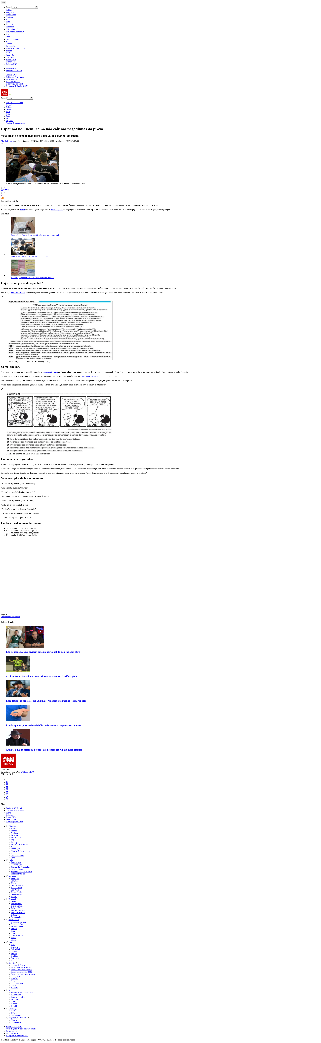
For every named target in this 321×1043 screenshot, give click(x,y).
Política (9, 10)
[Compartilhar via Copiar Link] (10, 191)
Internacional (11, 15)
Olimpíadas (15, 976)
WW (8, 112)
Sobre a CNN (11, 75)
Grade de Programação (15, 810)
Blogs (8, 813)
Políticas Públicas (18, 874)
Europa (14, 929)
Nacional (9, 17)
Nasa (13, 1011)
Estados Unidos (17, 926)
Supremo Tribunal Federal (21, 871)
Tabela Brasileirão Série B (21, 970)
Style (8, 37)
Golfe (13, 985)
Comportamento (12, 39)
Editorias (12, 826)
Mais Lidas (8, 622)
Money (9, 109)
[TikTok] (7, 797)
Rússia (13, 938)
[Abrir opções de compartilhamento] (6, 193)
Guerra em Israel (17, 924)
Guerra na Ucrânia (18, 922)
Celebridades (16, 949)
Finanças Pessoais (18, 913)
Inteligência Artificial (14, 32)
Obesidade (15, 1006)
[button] (160, 163)
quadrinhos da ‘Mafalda (91, 376)
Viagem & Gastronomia (15, 48)
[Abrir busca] (36, 7)
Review (9, 50)
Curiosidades (16, 1015)
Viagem (14, 1020)
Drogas (14, 1004)
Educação (10, 55)
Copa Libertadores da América (23, 974)
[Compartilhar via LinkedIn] (6, 191)
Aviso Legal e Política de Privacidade (21, 1029)
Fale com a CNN (13, 82)
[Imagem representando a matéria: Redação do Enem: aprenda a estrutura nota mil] (23, 254)
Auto (8, 53)
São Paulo (15, 890)
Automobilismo (17, 983)
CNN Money (11, 29)
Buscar (9, 7)
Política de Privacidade (15, 77)
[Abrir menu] (3, 2)
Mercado (14, 901)
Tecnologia (10, 46)
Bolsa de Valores (17, 908)
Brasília (14, 897)
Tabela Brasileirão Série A (21, 967)
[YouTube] (7, 787)
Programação (11, 68)
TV (12, 960)
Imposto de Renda (18, 910)
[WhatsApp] (7, 800)
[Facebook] (7, 785)
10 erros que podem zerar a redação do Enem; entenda (32, 278)
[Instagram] (7, 790)
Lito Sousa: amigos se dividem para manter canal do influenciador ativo (43, 652)
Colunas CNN (11, 64)
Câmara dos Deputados (20, 867)
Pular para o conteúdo (14, 103)
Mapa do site (11, 819)
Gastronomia (16, 1022)
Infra (8, 22)
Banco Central (16, 906)
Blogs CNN (11, 62)
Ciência (9, 44)
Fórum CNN (11, 59)
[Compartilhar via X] (4, 191)
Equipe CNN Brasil (14, 70)
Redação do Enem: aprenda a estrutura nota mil (29, 256)
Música (14, 954)
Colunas (9, 815)
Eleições (9, 12)
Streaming (15, 958)
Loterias (14, 915)
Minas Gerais (16, 894)
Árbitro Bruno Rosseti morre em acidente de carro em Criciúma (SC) (41, 676)
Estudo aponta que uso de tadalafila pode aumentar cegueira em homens (43, 725)
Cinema (14, 951)
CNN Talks (10, 57)
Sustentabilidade (17, 917)
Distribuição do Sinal (14, 84)
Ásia (13, 931)
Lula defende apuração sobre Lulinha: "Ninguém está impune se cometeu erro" (47, 700)
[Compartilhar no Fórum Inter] (2, 199)
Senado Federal (17, 869)
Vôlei (13, 981)
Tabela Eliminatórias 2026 (21, 972)
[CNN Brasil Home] (14, 96)
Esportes (9, 24)
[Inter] (7, 780)
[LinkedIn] (7, 792)
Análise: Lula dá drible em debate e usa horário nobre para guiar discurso (44, 749)
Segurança (15, 881)
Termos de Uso (12, 79)
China (13, 940)
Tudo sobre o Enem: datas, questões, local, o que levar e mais (35, 235)
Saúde (8, 41)
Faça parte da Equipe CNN (17, 86)
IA (7, 118)
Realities (14, 956)
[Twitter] (7, 782)
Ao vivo (9, 105)
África (13, 933)
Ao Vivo (14, 828)
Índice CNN (16, 862)
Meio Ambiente (17, 885)
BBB (13, 945)
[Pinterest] (7, 795)
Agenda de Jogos (18, 965)
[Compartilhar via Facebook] (2, 191)
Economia (10, 27)
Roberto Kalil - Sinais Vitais (22, 992)
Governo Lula (16, 865)
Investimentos (16, 904)
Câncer (14, 1001)
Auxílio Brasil (16, 888)
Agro (8, 19)
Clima (13, 883)
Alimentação (16, 995)
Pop (7, 34)
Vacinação (15, 999)
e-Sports (14, 988)
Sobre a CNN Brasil (14, 1026)
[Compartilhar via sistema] (2, 196)
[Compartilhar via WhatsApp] (8, 191)
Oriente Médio (17, 935)
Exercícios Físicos (18, 997)
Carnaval (14, 947)
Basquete (14, 979)
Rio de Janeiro (16, 892)
